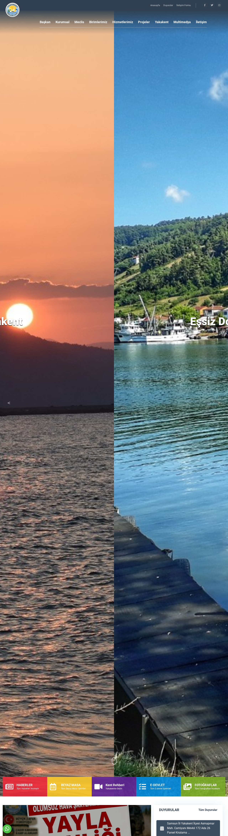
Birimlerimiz (98, 22)
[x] (212, 5)
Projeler (144, 22)
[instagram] (219, 5)
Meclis (79, 22)
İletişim (201, 22)
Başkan (45, 22)
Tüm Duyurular (207, 810)
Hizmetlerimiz (122, 22)
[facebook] (205, 5)
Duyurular (168, 5)
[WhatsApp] (7, 828)
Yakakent (162, 22)
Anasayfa (155, 5)
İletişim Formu (183, 5)
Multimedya (182, 22)
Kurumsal (62, 22)
